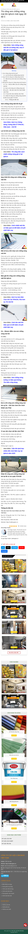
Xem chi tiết (14, 570)
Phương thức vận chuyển (8, 893)
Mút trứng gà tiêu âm (14, 801)
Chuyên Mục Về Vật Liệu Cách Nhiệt (8, 9)
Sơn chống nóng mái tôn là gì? (10, 73)
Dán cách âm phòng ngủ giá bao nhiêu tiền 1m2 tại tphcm (14, 613)
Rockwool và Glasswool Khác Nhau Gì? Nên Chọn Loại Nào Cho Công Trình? (14, 567)
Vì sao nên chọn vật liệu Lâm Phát (13, 94)
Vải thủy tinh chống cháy (14, 731)
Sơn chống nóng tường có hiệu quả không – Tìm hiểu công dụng (13, 380)
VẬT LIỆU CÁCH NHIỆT (7, 841)
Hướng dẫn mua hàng (7, 886)
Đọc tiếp (14, 735)
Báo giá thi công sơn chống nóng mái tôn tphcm (14, 82)
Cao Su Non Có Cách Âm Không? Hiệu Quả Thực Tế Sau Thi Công (14, 643)
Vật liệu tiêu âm (6, 907)
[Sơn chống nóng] (14, 771)
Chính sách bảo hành (7, 891)
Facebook (4, 551)
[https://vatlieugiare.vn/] (5, 875)
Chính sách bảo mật (7, 895)
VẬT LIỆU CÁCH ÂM (6, 838)
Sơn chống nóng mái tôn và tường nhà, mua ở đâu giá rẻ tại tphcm (13, 47)
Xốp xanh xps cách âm (14, 755)
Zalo (3, 547)
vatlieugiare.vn (15, 538)
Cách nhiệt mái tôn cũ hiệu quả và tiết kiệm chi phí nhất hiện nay (14, 228)
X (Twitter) (14, 547)
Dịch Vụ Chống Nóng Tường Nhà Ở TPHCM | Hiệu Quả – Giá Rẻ (13, 124)
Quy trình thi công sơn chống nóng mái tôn (13, 77)
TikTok (8, 547)
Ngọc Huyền (16, 20)
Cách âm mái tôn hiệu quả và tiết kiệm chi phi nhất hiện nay (13, 325)
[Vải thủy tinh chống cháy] (14, 724)
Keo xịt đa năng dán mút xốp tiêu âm (14, 824)
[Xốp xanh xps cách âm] (14, 748)
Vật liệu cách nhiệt (6, 909)
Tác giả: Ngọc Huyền (6, 538)
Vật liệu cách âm (6, 904)
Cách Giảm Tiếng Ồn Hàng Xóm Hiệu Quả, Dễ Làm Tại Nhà (14, 597)
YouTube (22, 547)
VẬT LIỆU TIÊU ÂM (6, 843)
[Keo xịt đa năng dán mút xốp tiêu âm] (14, 817)
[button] (2, 5)
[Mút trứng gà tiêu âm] (14, 794)
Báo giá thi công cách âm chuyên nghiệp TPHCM (14, 582)
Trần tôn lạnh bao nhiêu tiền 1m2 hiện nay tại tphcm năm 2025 (13, 451)
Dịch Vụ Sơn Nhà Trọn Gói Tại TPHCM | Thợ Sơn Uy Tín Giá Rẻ (14, 299)
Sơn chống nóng (14, 778)
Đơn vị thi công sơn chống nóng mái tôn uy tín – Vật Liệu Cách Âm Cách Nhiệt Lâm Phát (14, 90)
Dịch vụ (18, 9)
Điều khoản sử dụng (7, 884)
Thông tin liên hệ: (12, 99)
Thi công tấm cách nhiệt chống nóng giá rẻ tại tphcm (14, 154)
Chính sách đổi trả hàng (7, 888)
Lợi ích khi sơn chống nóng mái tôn (13, 75)
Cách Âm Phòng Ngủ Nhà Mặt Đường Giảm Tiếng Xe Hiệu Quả (14, 628)
